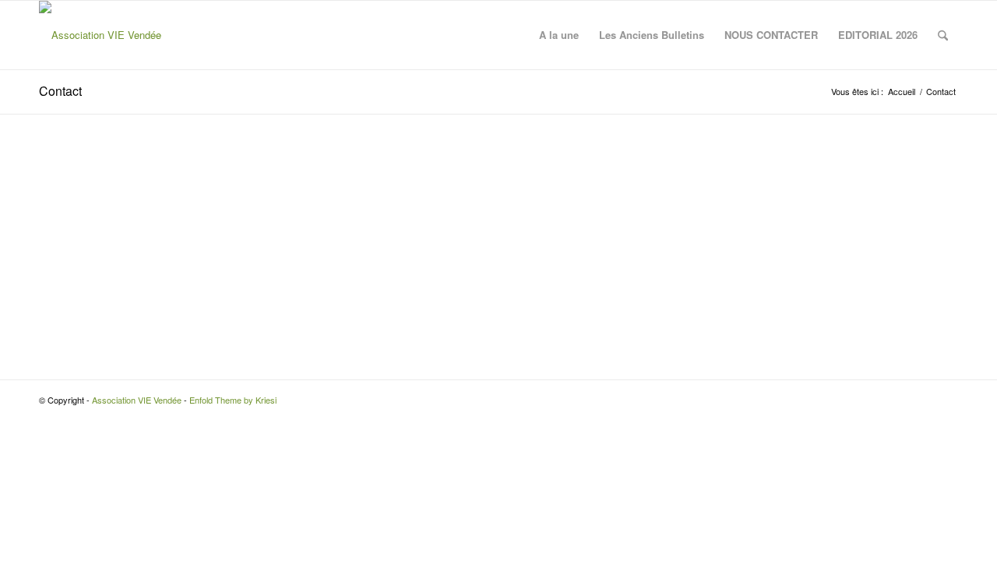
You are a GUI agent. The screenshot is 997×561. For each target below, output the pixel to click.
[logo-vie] (100, 35)
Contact (60, 91)
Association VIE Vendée (136, 399)
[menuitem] (559, 35)
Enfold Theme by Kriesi (233, 399)
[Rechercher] (943, 35)
